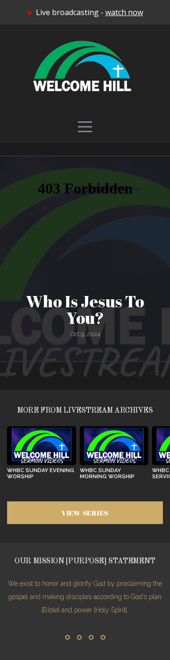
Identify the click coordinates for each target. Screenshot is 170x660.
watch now (124, 12)
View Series (85, 512)
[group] (41, 456)
